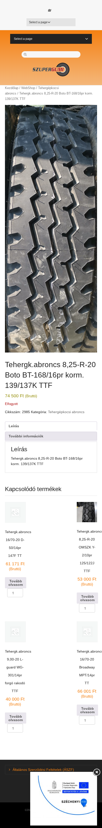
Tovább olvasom (15, 583)
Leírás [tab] (14, 426)
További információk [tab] (26, 436)
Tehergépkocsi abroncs (66, 412)
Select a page (38, 22)
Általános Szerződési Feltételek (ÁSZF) (43, 770)
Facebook (51, 9)
